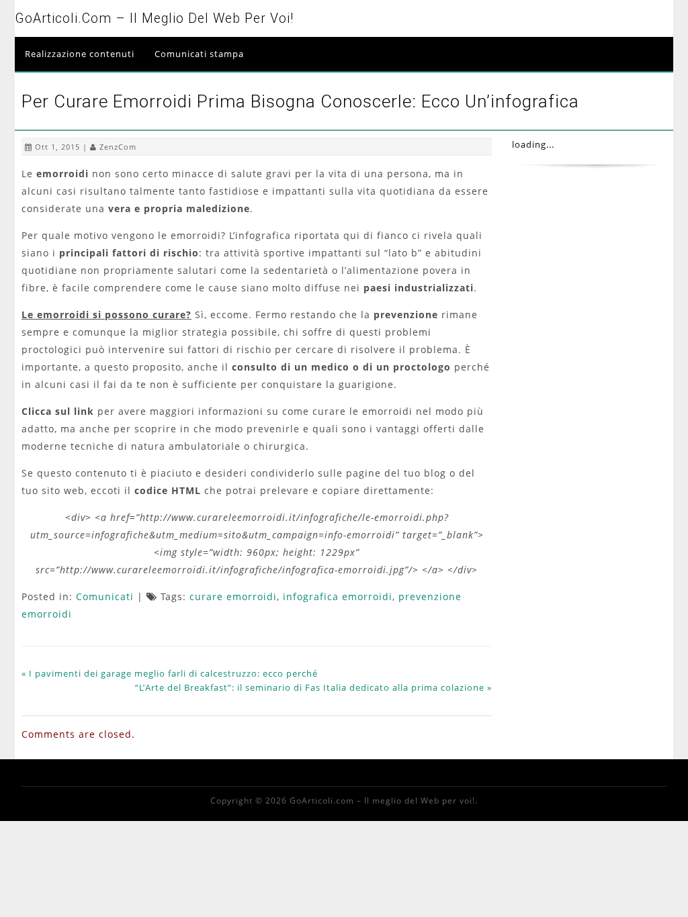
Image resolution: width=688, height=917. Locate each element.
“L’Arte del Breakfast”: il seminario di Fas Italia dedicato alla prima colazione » (313, 687)
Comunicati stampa (199, 54)
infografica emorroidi (337, 596)
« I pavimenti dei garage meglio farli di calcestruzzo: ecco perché (170, 673)
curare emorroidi (233, 596)
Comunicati (105, 596)
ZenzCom (117, 147)
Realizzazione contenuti (79, 54)
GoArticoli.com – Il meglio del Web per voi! (154, 18)
